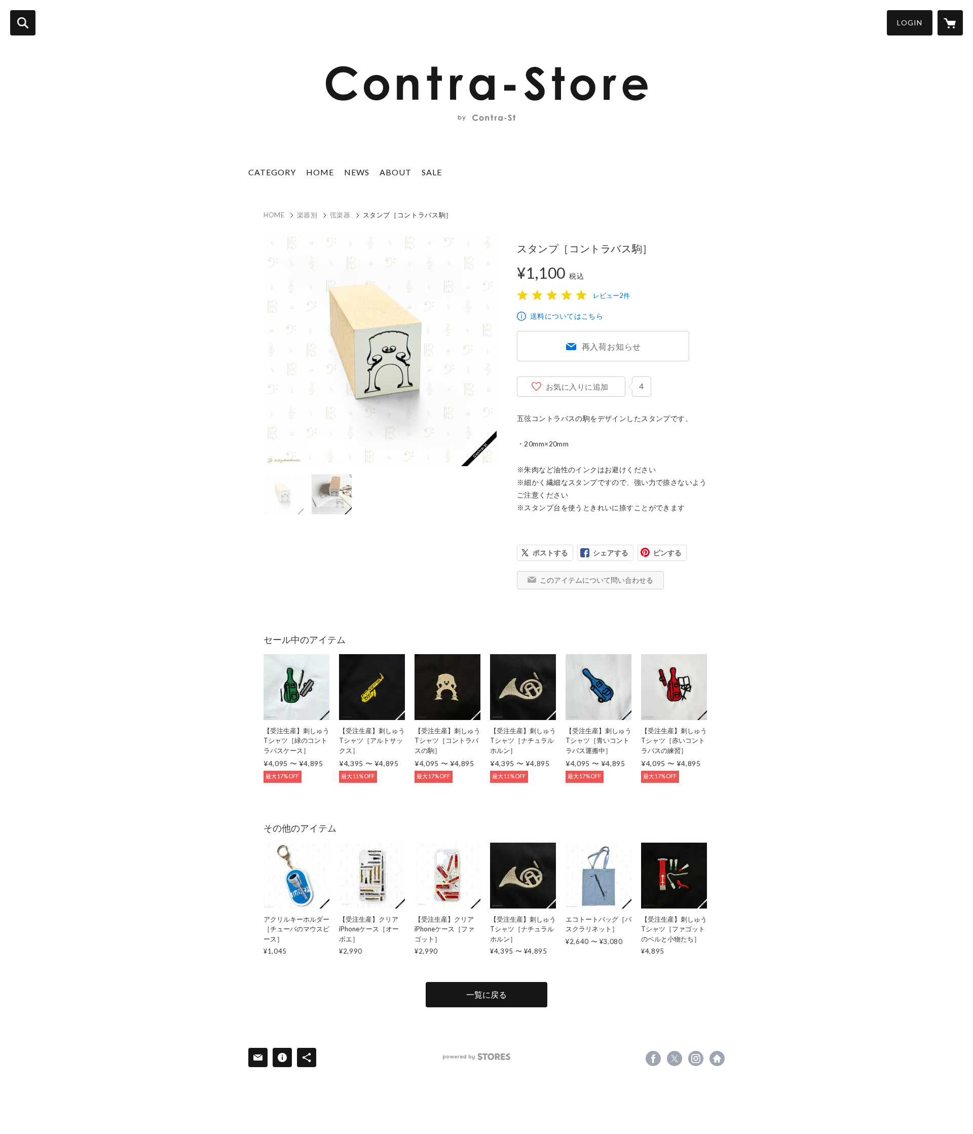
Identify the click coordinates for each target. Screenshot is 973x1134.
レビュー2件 (611, 295)
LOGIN (909, 22)
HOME (320, 172)
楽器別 (307, 215)
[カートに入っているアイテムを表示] (950, 22)
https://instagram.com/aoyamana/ (695, 1058)
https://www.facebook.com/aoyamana (653, 1058)
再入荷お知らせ (612, 346)
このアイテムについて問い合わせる (596, 580)
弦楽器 (340, 215)
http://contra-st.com (717, 1058)
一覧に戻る (486, 994)
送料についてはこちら (566, 316)
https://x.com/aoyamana (674, 1058)
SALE (432, 172)
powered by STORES (476, 1057)
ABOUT (395, 172)
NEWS (356, 172)
